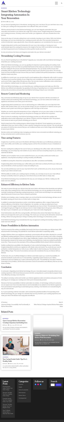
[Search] (61, 3)
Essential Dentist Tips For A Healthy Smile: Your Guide (7, 400)
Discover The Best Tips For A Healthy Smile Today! (7, 394)
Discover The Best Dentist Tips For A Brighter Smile (7, 406)
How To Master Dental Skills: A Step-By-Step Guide (8, 412)
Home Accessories (23, 389)
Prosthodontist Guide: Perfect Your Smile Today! (8, 388)
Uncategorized (22, 398)
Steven (4, 21)
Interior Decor (22, 395)
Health (20, 387)
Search (58, 384)
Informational (22, 392)
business (4, 8)
